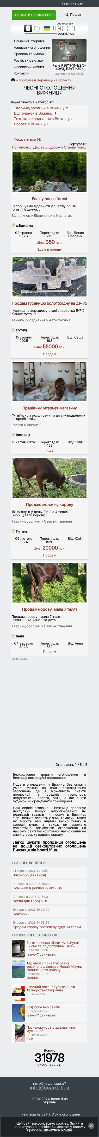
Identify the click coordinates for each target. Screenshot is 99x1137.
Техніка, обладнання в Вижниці (42, 118)
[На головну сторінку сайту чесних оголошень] (49, 34)
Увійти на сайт (73, 3)
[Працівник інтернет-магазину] (49, 381)
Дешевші (40, 147)
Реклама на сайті (35, 1114)
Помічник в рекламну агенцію (37, 888)
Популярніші (22, 147)
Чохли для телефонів (30, 901)
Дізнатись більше (57, 1130)
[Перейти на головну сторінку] (14, 80)
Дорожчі (56, 147)
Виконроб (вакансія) (29, 875)
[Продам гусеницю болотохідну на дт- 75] (49, 276)
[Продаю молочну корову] (49, 478)
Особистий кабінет (29, 67)
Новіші (82, 147)
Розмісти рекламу (29, 60)
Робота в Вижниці (30, 124)
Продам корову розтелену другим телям (47, 927)
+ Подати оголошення (33, 15)
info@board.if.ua (49, 1087)
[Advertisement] (49, 710)
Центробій (21, 914)
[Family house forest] (49, 172)
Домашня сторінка (29, 41)
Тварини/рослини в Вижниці (39, 108)
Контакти (21, 73)
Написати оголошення (32, 47)
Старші (70, 147)
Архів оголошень (66, 1114)
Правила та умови (29, 54)
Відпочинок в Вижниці (33, 113)
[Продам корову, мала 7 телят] (49, 583)
